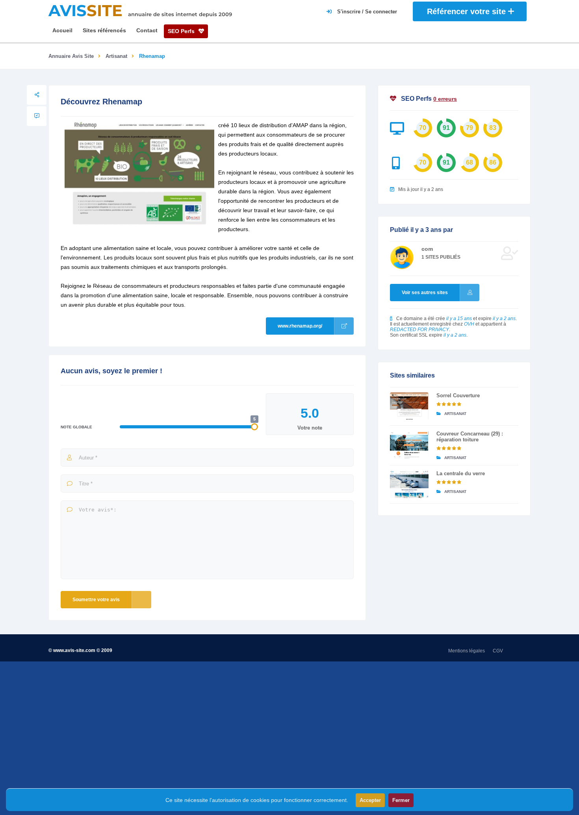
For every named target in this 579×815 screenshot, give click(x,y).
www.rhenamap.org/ (300, 326)
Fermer (401, 800)
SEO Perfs (182, 31)
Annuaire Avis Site (71, 56)
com (427, 249)
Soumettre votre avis (96, 599)
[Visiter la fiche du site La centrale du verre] (409, 484)
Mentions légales (466, 651)
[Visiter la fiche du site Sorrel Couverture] (409, 406)
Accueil (62, 30)
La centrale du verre (460, 473)
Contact (147, 30)
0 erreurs (445, 99)
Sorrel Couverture (458, 395)
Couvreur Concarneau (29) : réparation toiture (469, 437)
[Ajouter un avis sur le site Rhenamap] (36, 116)
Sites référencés (104, 30)
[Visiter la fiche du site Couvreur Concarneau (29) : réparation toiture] (409, 444)
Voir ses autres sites (425, 292)
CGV (498, 651)
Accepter (370, 800)
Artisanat (116, 56)
